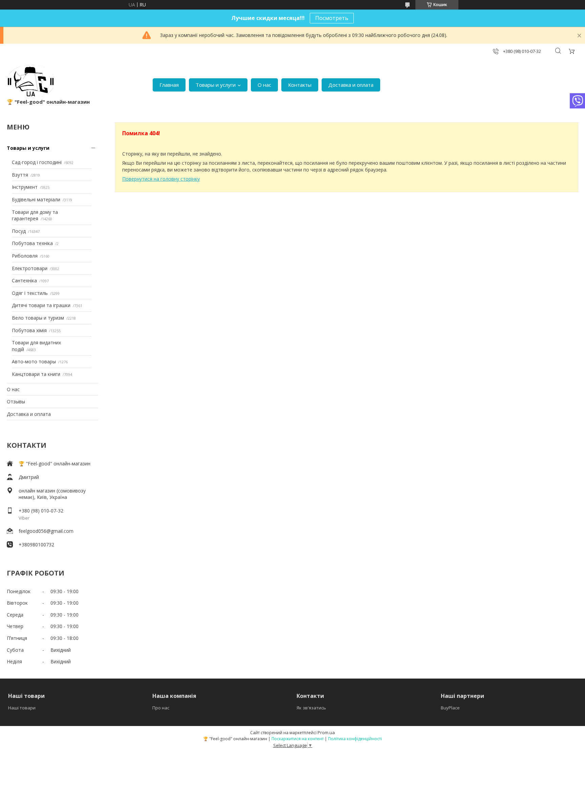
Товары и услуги (216, 84)
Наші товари (22, 708)
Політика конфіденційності (355, 739)
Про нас (160, 708)
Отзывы (16, 401)
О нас (264, 84)
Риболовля (25, 256)
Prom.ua (326, 732)
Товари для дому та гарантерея (35, 215)
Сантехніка (24, 280)
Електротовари (29, 268)
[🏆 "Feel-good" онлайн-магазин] (31, 81)
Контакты (299, 84)
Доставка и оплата (350, 84)
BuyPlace (450, 708)
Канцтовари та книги (36, 374)
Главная (169, 84)
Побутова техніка (32, 243)
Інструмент (25, 187)
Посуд (19, 231)
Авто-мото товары (34, 361)
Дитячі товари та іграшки (41, 305)
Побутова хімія (29, 330)
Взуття (20, 175)
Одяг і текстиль (30, 293)
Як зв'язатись (311, 708)
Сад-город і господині (37, 162)
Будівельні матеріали (36, 199)
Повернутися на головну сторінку (161, 179)
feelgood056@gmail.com (46, 531)
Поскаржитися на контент (298, 739)
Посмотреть (331, 18)
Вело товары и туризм (38, 318)
